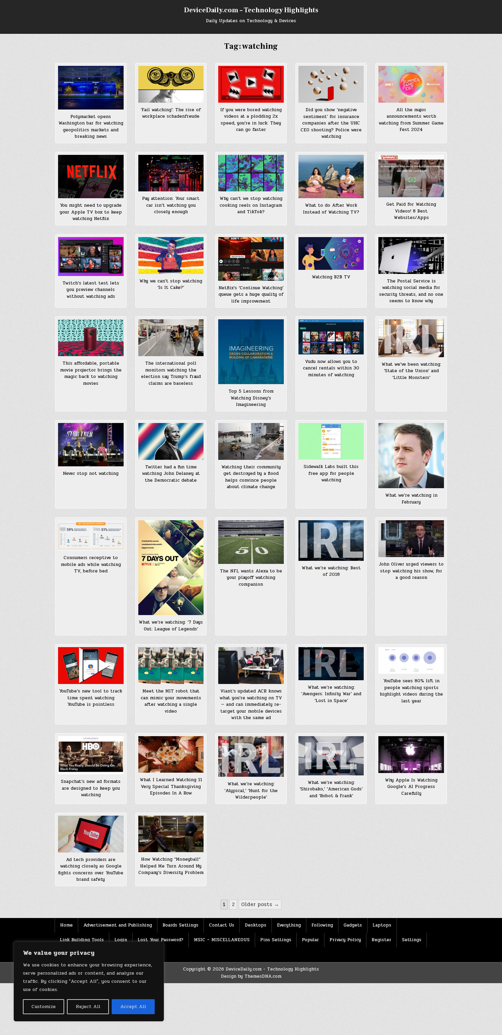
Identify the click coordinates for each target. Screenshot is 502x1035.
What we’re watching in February (411, 499)
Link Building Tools (82, 939)
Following (322, 925)
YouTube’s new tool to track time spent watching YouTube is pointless (90, 698)
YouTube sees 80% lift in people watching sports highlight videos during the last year (411, 690)
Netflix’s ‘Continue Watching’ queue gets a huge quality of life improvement (251, 295)
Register (381, 939)
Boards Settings (180, 925)
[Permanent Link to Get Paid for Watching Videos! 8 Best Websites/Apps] (411, 176)
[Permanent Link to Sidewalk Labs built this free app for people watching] (331, 441)
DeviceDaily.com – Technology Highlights (251, 10)
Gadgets (353, 925)
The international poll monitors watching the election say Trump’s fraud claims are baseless (171, 373)
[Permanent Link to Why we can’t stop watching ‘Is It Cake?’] (171, 255)
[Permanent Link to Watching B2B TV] (331, 253)
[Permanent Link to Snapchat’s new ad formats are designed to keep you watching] (91, 755)
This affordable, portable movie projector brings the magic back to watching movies (91, 373)
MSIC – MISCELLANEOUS (222, 939)
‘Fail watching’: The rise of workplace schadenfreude (171, 113)
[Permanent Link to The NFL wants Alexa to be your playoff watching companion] (251, 542)
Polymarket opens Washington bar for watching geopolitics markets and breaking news (90, 126)
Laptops (382, 925)
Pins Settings (275, 939)
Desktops (255, 925)
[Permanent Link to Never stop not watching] (91, 445)
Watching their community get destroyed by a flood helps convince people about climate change (251, 477)
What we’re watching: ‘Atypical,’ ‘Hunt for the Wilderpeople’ (251, 791)
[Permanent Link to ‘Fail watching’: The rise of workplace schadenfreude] (171, 84)
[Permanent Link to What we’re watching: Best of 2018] (331, 540)
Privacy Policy (345, 939)
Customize (43, 1006)
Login (120, 939)
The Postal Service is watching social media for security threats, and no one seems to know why (411, 291)
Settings (411, 939)
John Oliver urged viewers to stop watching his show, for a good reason (411, 571)
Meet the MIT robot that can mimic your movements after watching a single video (171, 701)
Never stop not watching (90, 473)
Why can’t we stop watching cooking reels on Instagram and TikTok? (251, 205)
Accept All (133, 1006)
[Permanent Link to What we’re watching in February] (411, 456)
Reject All (88, 1006)
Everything (289, 925)
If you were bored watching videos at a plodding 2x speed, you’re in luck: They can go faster (251, 119)
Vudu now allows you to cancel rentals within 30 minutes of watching (331, 368)
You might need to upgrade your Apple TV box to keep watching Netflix (91, 212)
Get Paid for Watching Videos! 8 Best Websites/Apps (411, 211)
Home (66, 925)
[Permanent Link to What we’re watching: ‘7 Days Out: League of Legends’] (171, 567)
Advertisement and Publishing (117, 925)
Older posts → (260, 904)
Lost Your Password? (160, 939)
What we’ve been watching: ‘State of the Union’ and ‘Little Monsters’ (411, 371)
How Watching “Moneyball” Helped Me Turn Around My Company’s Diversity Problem (171, 866)
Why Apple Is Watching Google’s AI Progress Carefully (411, 787)
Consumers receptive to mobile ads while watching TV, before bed (91, 564)
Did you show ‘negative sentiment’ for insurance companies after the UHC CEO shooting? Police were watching (331, 123)
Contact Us (221, 925)
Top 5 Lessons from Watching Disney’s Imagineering (251, 398)
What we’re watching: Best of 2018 (331, 571)
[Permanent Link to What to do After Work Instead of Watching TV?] (331, 177)
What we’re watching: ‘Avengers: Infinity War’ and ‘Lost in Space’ (331, 694)
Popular (310, 939)
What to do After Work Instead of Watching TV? (331, 209)
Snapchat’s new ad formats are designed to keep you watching (91, 788)
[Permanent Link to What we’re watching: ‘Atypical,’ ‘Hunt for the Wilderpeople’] (251, 756)
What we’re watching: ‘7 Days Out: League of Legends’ (171, 625)
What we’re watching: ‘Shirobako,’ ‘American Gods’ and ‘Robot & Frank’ (331, 789)
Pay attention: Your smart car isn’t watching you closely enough (170, 205)
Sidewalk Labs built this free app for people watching (331, 473)
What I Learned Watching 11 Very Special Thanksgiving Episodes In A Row (171, 786)
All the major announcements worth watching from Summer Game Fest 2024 (411, 119)
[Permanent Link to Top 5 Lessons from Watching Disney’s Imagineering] (251, 351)
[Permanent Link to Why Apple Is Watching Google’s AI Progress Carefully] (411, 754)
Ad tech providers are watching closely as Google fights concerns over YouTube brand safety (90, 869)
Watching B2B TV (331, 277)
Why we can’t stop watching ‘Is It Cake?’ (170, 284)
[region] (89, 981)
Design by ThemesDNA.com (251, 976)
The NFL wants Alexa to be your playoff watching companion (251, 578)
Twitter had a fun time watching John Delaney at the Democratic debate (171, 474)
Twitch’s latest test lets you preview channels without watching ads (90, 290)
